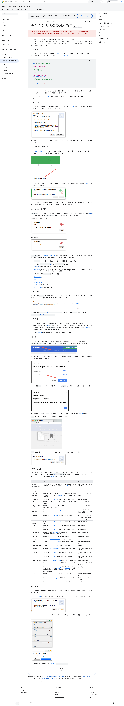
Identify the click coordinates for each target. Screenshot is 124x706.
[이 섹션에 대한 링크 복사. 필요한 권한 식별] (44, 103)
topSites (87, 183)
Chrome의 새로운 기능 (45, 1)
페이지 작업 (37, 279)
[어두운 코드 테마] (89, 60)
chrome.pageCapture (55, 548)
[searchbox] (10, 14)
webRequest (37, 269)
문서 (23, 1)
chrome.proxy (53, 556)
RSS (90, 697)
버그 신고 (23, 690)
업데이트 (81, 413)
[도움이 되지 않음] (91, 22)
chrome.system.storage (55, 560)
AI (21, 9)
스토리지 (44, 153)
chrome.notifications (55, 545)
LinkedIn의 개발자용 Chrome (96, 694)
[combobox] (95, 1)
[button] (8, 30)
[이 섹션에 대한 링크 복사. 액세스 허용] (41, 292)
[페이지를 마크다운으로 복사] (78, 26)
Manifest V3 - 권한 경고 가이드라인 (76, 31)
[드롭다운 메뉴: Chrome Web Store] (47, 9)
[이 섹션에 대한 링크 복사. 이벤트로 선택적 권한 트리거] (53, 147)
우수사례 (31, 1)
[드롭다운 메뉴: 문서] (25, 2)
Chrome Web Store (40, 9)
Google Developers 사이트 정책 (48, 678)
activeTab (66, 485)
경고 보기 (52, 476)
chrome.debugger (54, 515)
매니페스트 (51, 664)
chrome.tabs (59, 568)
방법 (18, 9)
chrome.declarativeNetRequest (57, 521)
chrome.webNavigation (55, 582)
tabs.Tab (88, 327)
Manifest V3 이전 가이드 (74, 33)
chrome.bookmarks (54, 499)
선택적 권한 (65, 56)
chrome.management (55, 539)
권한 (32, 41)
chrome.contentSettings (55, 510)
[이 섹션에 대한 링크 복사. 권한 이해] (39, 319)
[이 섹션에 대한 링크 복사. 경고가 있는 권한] (42, 469)
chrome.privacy (53, 552)
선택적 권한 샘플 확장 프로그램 (38, 151)
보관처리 (57, 694)
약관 (22, 703)
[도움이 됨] (89, 22)
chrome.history (53, 536)
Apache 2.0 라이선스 (86, 676)
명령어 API (37, 285)
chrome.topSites (54, 574)
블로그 (36, 1)
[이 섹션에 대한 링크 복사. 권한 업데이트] (42, 587)
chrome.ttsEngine (54, 578)
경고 (74, 107)
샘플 (32, 9)
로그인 (120, 1)
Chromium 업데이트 (59, 690)
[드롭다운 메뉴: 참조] (28, 9)
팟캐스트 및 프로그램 (59, 697)
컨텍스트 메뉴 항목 (38, 282)
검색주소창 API (38, 287)
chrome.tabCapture (54, 563)
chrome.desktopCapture (55, 525)
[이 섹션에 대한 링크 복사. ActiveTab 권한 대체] (47, 209)
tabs (39, 596)
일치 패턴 (58, 54)
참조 (26, 9)
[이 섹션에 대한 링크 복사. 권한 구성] (39, 50)
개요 (3, 9)
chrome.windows (66, 568)
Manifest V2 (27, 6)
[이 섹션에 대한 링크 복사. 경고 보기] (39, 337)
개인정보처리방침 (28, 703)
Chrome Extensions (13, 6)
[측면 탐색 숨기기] (17, 703)
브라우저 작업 (37, 277)
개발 (13, 9)
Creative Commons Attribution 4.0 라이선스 (55, 676)
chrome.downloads (54, 529)
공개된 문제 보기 (24, 692)
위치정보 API (56, 532)
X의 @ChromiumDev (94, 690)
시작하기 (8, 9)
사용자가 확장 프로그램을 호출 (48, 256)
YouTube (92, 692)
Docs (3, 6)
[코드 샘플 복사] (91, 60)
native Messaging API (55, 541)
